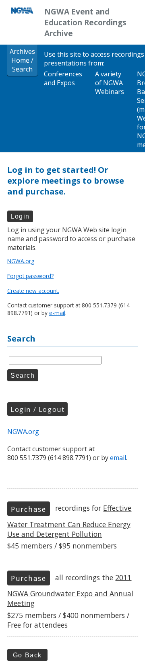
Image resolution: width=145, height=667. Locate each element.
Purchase (28, 509)
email (118, 457)
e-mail (57, 313)
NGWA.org (20, 261)
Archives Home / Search (22, 60)
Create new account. (33, 291)
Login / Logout (37, 409)
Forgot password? (30, 276)
